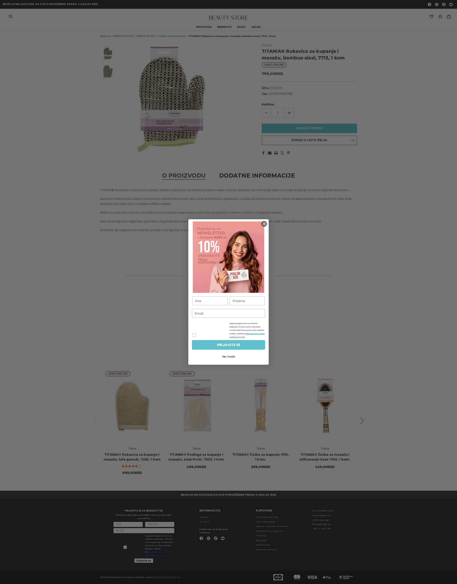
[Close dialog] (264, 224)
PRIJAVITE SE (228, 344)
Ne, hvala (228, 357)
